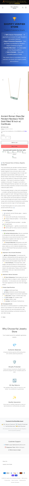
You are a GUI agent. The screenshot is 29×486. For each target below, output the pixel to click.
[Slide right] (17, 113)
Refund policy (24, 478)
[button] (2, 7)
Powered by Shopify (16, 478)
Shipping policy (22, 480)
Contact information (15, 482)
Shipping (2, 128)
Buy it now (14, 146)
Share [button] (4, 317)
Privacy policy (7, 480)
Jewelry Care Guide (7, 464)
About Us (5, 461)
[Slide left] (11, 113)
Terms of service (15, 480)
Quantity (3, 135)
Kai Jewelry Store (8, 478)
